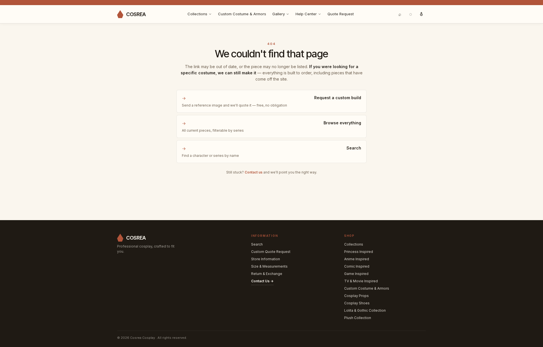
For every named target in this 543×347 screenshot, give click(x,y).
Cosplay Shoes (357, 303)
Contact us (253, 172)
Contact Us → (262, 281)
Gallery (278, 14)
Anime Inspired (356, 259)
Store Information (265, 259)
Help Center (306, 14)
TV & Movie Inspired (361, 281)
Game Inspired (356, 274)
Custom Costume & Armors (242, 14)
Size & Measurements (269, 266)
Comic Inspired (356, 266)
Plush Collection (357, 318)
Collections (197, 14)
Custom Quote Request (270, 252)
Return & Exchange (266, 274)
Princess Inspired (358, 252)
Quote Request (340, 14)
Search (257, 244)
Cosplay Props (356, 296)
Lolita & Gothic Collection (365, 310)
